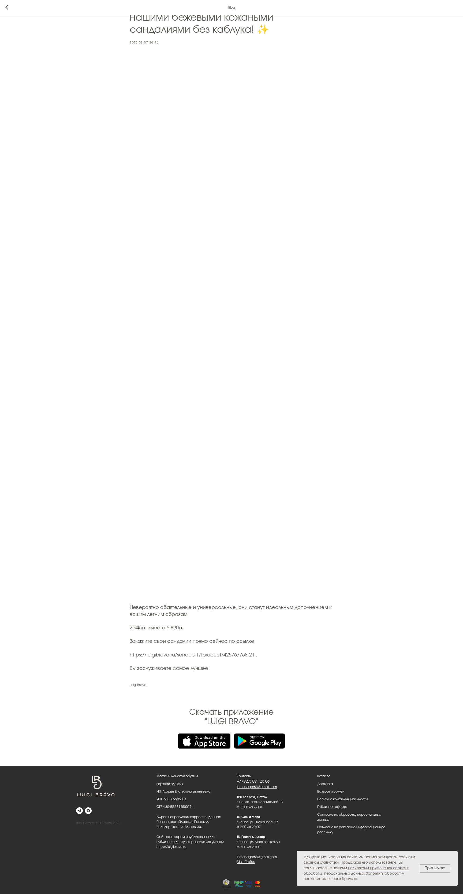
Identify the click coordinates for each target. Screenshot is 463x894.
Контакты (244, 776)
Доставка (325, 784)
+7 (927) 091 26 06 (253, 781)
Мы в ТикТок (246, 861)
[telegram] (79, 810)
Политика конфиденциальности (342, 799)
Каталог (323, 776)
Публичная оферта (332, 806)
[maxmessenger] (88, 810)
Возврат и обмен (330, 791)
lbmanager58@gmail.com (257, 787)
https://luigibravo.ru (171, 846)
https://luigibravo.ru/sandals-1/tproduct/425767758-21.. (193, 655)
